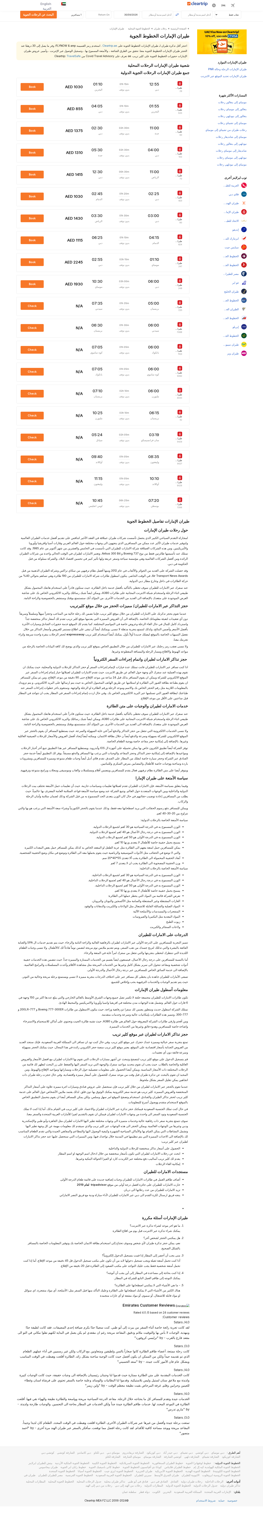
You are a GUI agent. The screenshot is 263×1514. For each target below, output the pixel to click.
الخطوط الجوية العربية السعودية (114, 1475)
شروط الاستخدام (206, 1500)
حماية (221, 1500)
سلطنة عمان (129, 1491)
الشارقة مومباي (152, 1456)
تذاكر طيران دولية (230, 1485)
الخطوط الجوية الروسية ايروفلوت (221, 1475)
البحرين (167, 1491)
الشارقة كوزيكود (231, 1456)
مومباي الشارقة (132, 1456)
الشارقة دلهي (191, 1456)
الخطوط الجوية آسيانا (90, 1471)
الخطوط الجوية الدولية (178, 1485)
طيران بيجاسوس (48, 1467)
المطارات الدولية (153, 1485)
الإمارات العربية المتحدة (217, 1491)
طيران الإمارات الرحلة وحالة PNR (227, 69)
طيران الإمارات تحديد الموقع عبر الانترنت (224, 76)
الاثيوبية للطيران (190, 1475)
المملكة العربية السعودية (188, 1491)
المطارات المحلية (35, 1481)
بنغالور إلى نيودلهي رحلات (232, 116)
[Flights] (232, 6)
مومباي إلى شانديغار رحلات (231, 136)
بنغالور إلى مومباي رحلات (232, 109)
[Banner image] (222, 41)
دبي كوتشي (202, 1452)
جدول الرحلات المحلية (89, 1481)
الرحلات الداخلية (214, 1481)
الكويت (156, 1491)
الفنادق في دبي (159, 1481)
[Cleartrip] (197, 4)
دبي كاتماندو (84, 1452)
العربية (47, 8)
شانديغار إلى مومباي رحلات (231, 150)
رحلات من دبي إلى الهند (98, 1485)
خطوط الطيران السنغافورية (167, 1463)
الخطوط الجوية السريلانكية (134, 1463)
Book (32, 86)
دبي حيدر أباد (170, 1452)
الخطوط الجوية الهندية (197, 1471)
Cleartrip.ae (109, 45)
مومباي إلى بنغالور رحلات (232, 102)
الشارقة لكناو (113, 1456)
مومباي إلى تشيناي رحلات (232, 123)
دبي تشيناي (186, 1452)
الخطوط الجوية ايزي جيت (118, 1471)
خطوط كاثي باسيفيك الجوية (104, 1467)
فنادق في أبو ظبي (138, 1481)
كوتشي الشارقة (173, 1456)
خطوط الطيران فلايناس (177, 1467)
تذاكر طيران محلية (114, 1481)
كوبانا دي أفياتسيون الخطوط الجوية (142, 1467)
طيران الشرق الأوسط (166, 1475)
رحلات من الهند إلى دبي (128, 1485)
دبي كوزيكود (153, 1452)
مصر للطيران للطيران (50, 1475)
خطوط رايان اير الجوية (73, 1467)
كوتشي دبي (47, 1452)
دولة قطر (144, 1491)
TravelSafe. (67, 56)
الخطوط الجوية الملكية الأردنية (72, 1463)
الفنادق (174, 1481)
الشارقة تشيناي (210, 1456)
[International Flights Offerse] (214, 6)
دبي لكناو (99, 1452)
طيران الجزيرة (144, 1471)
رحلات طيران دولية (191, 1481)
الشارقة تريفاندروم (133, 1452)
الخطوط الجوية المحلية (61, 1481)
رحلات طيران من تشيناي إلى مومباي (226, 129)
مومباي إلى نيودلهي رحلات (232, 164)
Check (32, 306)
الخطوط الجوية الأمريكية (169, 1471)
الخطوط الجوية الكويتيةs (226, 1471)
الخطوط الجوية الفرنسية (79, 1475)
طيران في (29, 1475)
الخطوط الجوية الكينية (104, 1463)
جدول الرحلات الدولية (205, 1485)
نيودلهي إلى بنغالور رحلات (232, 143)
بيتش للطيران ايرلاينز (40, 1463)
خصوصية (232, 1500)
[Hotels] (223, 6)
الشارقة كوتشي (66, 1452)
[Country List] (63, 4)
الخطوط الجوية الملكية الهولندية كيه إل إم (216, 1467)
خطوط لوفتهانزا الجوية (198, 1463)
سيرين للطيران (143, 1475)
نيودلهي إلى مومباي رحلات (232, 157)
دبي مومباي (217, 1452)
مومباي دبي (113, 1452)
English (45, 4)
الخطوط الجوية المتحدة (62, 1471)
